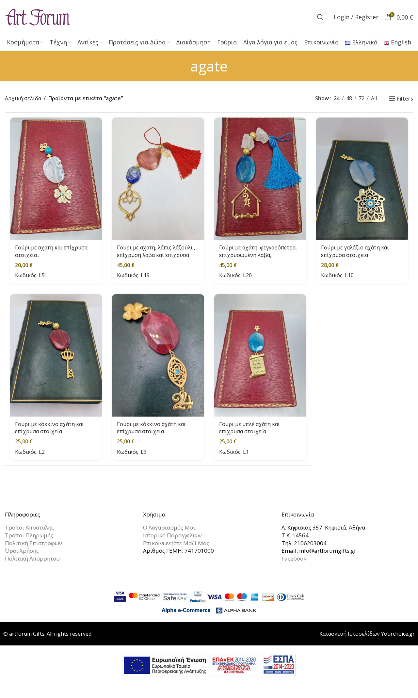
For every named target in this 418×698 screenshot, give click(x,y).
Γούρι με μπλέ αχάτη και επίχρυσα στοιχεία (249, 427)
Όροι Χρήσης (22, 550)
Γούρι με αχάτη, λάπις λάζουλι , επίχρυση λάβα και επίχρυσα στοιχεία (156, 255)
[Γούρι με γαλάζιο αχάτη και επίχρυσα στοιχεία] (362, 179)
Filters (405, 98)
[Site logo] (37, 16)
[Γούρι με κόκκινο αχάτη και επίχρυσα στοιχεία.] (158, 355)
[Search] (320, 17)
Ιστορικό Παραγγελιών (172, 535)
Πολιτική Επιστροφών (33, 543)
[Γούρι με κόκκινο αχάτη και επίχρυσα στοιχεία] (56, 355)
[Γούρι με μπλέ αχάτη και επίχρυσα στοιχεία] (260, 355)
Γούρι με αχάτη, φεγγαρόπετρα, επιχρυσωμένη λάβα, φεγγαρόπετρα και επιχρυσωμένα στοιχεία (258, 258)
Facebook (293, 558)
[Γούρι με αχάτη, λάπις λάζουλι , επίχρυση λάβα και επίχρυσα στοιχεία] (158, 179)
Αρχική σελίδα (23, 98)
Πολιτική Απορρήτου (32, 558)
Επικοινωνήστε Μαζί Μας (176, 543)
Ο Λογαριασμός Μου (170, 527)
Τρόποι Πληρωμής (29, 535)
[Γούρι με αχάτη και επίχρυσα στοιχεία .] (56, 179)
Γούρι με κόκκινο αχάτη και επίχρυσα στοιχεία (49, 427)
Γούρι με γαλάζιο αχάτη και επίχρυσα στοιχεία (355, 251)
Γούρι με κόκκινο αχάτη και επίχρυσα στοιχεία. (151, 427)
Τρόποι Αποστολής (29, 527)
